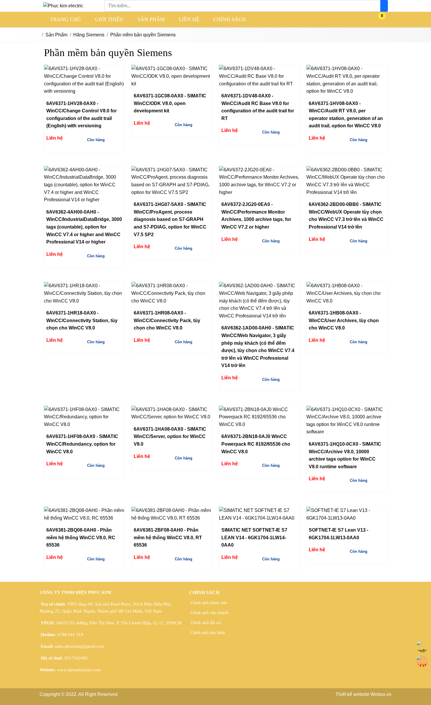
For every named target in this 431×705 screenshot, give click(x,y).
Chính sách (229, 19)
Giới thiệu (109, 19)
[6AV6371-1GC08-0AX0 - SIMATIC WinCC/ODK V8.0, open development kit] (171, 76)
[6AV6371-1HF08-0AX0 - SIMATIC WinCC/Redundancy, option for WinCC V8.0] (84, 417)
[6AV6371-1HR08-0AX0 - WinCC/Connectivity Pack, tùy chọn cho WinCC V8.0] (171, 293)
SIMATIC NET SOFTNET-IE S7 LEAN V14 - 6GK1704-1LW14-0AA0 (254, 537)
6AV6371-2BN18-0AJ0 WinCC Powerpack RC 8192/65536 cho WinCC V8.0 (255, 444)
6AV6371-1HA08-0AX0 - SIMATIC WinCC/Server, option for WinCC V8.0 (170, 437)
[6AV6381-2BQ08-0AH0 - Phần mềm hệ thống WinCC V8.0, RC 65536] (84, 514)
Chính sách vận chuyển (210, 613)
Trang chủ (65, 19)
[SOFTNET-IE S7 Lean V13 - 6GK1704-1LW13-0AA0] (346, 514)
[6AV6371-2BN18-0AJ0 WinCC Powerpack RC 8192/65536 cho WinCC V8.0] (259, 417)
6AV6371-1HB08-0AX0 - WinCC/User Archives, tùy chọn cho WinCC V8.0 (344, 320)
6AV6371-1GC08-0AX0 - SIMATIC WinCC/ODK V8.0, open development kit (170, 103)
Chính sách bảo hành (208, 632)
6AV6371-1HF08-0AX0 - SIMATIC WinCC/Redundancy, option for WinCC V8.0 (82, 444)
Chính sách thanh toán (209, 603)
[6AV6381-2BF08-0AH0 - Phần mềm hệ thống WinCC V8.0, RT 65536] (171, 514)
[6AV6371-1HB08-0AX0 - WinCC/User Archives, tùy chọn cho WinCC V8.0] (346, 293)
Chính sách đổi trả (206, 623)
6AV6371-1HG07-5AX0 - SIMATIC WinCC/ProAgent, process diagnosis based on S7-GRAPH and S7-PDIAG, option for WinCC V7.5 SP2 (170, 219)
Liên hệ (189, 19)
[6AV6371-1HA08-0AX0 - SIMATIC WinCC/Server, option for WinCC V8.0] (171, 413)
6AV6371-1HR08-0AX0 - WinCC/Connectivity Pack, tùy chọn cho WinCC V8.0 (167, 320)
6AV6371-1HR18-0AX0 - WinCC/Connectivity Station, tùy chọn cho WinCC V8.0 (82, 320)
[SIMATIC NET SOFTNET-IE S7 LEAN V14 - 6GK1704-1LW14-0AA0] (259, 514)
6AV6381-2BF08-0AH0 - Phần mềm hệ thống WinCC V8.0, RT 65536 (168, 537)
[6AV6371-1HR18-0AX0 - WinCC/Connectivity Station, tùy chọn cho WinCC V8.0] (84, 293)
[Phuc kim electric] (63, 5)
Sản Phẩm (151, 19)
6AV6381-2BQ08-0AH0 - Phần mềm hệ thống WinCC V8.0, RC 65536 (80, 537)
